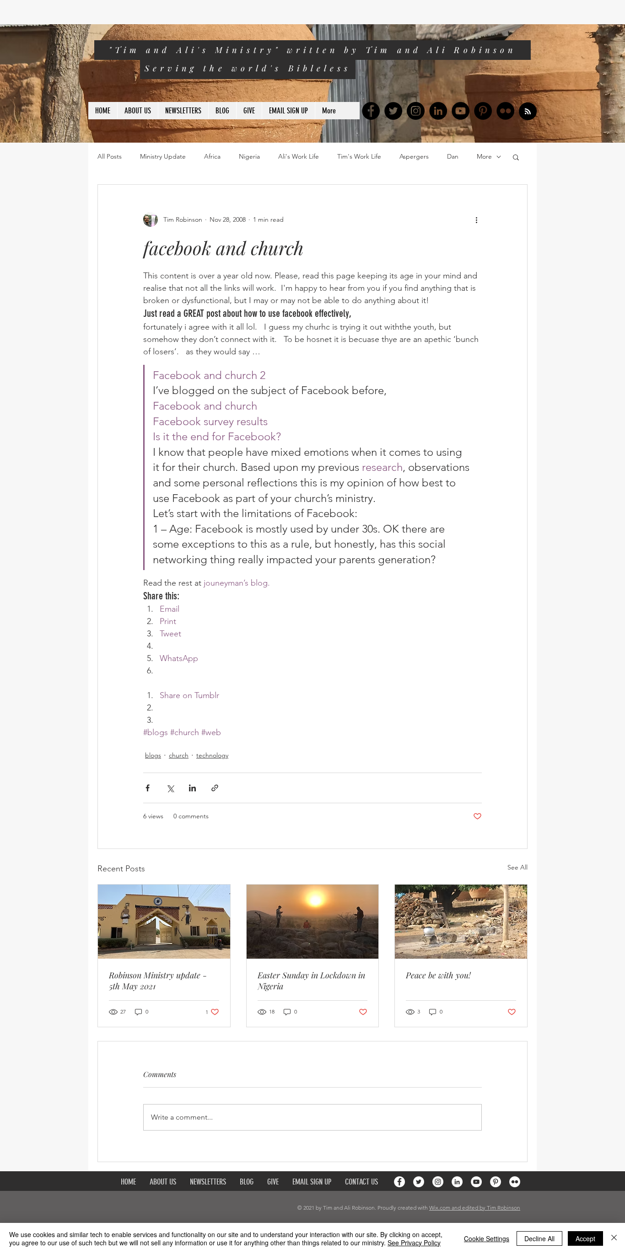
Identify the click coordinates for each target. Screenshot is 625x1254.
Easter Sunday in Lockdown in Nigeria (311, 981)
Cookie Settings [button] (486, 1238)
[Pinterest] (483, 111)
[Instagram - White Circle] (437, 1181)
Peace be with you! (438, 975)
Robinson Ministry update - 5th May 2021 (158, 981)
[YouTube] (460, 111)
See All (517, 867)
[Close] (614, 1238)
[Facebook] (371, 111)
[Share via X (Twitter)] (170, 788)
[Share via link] (214, 788)
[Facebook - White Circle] (399, 1181)
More (484, 156)
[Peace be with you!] (461, 922)
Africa (212, 156)
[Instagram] (416, 111)
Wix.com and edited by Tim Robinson (474, 1207)
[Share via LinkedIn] (192, 788)
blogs (153, 755)
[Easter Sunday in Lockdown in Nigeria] (313, 922)
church (179, 755)
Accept (585, 1238)
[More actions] (476, 219)
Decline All (539, 1238)
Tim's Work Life (359, 156)
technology (212, 755)
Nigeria (249, 156)
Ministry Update (163, 156)
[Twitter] (393, 111)
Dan (452, 156)
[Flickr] (505, 111)
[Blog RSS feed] (528, 111)
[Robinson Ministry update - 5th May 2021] (164, 922)
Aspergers (414, 156)
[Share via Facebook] (147, 788)
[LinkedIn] (438, 111)
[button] (516, 156)
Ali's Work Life (298, 156)
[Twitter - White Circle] (418, 1181)
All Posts (109, 156)
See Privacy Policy (414, 1242)
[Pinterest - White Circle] (495, 1181)
